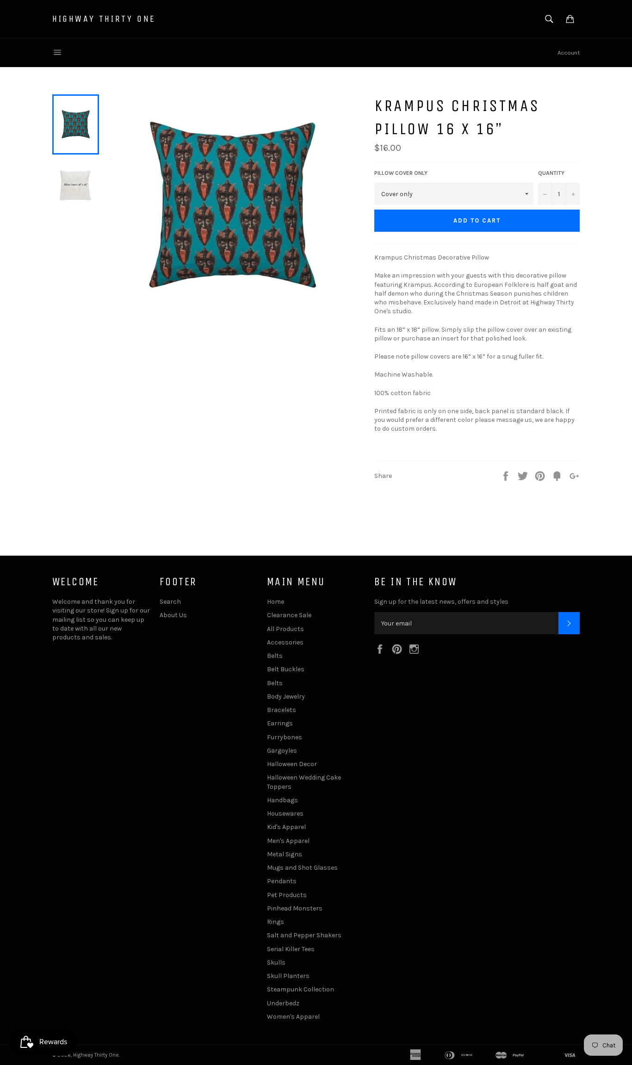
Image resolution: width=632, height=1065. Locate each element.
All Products (285, 629)
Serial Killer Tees (291, 949)
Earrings (280, 723)
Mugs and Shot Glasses (302, 868)
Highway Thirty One (104, 18)
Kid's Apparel (286, 827)
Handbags (282, 800)
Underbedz (283, 1003)
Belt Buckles (285, 669)
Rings (275, 922)
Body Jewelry (286, 696)
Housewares (285, 813)
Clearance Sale (289, 615)
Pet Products (287, 895)
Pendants (282, 881)
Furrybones (284, 737)
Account (569, 52)
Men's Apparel (288, 841)
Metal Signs (284, 854)
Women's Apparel (293, 1017)
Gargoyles (282, 751)
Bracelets (281, 710)
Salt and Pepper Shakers (304, 935)
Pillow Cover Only (401, 173)
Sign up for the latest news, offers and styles (441, 602)
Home (275, 602)
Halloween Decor (292, 764)
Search (170, 602)
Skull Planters (288, 976)
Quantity (551, 173)
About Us (173, 615)
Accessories (285, 642)
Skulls (276, 962)
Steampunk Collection (300, 989)
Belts (275, 656)
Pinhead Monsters (294, 908)
